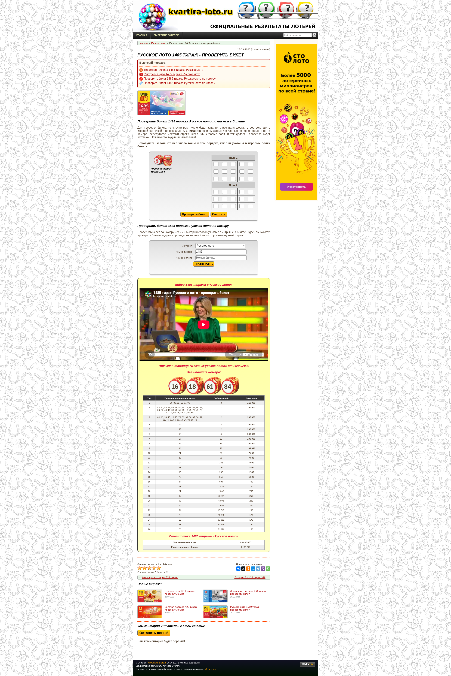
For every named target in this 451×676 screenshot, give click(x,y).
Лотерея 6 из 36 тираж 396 (249, 577)
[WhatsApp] (268, 568)
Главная (141, 35)
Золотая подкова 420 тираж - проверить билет (181, 608)
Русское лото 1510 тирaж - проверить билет (245, 608)
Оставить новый (153, 633)
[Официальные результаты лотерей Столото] (155, 16)
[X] (243, 568)
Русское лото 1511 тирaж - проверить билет (180, 592)
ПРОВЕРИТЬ (204, 263)
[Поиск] (314, 35)
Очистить (219, 214)
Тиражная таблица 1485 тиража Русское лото (173, 69)
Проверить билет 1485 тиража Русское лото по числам (179, 83)
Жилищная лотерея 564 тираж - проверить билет (248, 592)
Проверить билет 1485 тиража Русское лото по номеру (180, 78)
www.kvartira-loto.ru (157, 663)
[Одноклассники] (248, 568)
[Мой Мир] (253, 568)
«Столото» (210, 669)
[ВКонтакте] (238, 568)
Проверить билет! (195, 214)
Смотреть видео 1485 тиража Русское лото (172, 74)
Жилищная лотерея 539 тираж (160, 577)
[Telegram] (258, 568)
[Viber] (263, 568)
